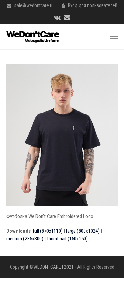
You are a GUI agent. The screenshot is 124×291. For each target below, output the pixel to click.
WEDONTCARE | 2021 (53, 267)
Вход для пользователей (92, 5)
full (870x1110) (48, 231)
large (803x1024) (83, 231)
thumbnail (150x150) (67, 239)
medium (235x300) (24, 239)
